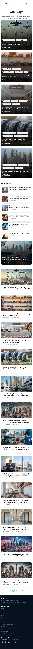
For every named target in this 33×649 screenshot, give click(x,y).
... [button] (19, 590)
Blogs (2, 615)
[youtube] (12, 642)
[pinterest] (9, 642)
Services (3, 610)
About (2, 608)
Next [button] (23, 590)
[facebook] (2, 642)
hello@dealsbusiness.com (8, 633)
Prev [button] (10, 590)
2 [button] (16, 590)
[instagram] (5, 642)
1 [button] (13, 590)
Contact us (4, 618)
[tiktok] (15, 642)
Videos (3, 613)
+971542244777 (5, 631)
